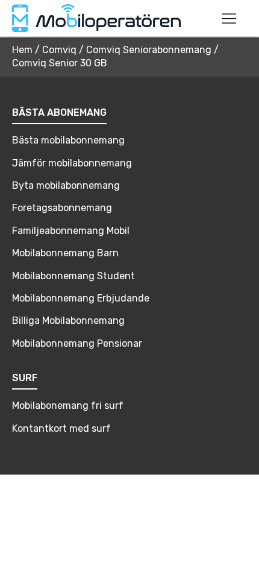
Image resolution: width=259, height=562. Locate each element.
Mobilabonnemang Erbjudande (80, 298)
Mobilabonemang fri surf (67, 405)
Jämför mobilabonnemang (72, 163)
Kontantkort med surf (61, 428)
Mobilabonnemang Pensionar (77, 343)
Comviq (59, 49)
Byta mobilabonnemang (66, 185)
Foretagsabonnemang (62, 207)
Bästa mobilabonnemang (68, 140)
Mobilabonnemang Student (73, 276)
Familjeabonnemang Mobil (71, 230)
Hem (22, 49)
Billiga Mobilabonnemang (68, 320)
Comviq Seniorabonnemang (148, 49)
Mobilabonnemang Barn (65, 253)
